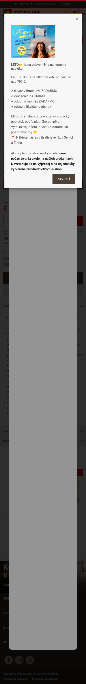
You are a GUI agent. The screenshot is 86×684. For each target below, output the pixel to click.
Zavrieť (63, 179)
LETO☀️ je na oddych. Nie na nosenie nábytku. (38, 66)
